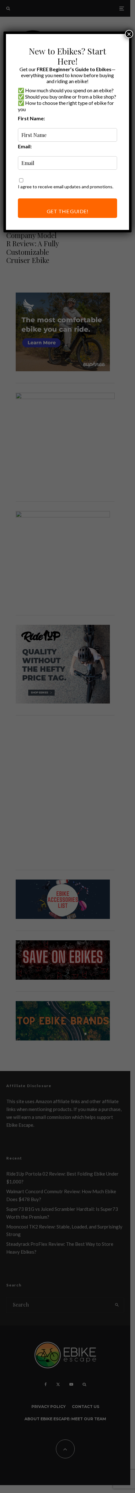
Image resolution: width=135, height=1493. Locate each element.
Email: (25, 146)
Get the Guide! (68, 211)
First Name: (31, 118)
